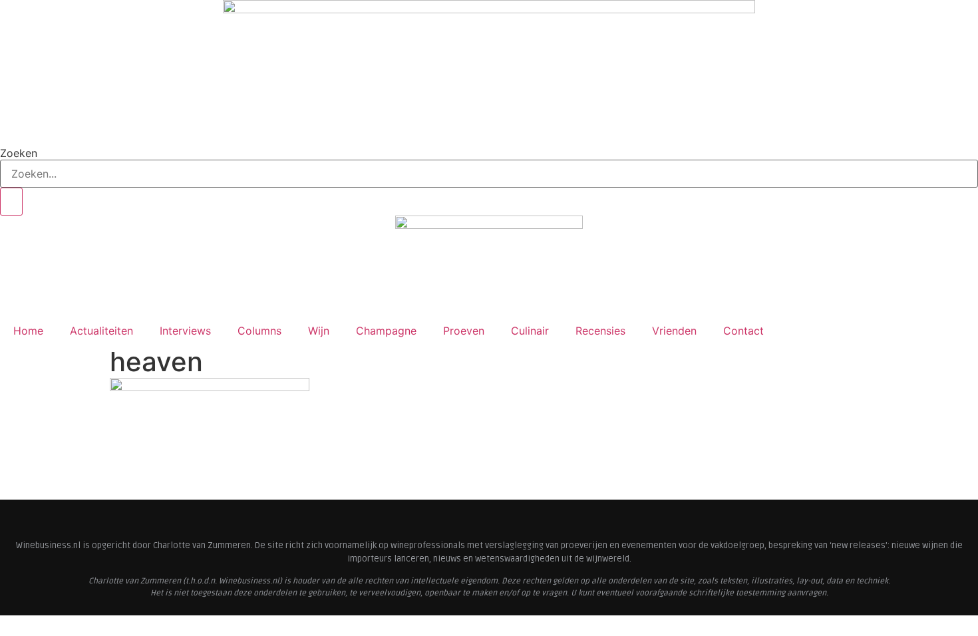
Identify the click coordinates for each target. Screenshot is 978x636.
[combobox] (489, 174)
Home (28, 330)
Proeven (463, 330)
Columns (259, 330)
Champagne (386, 330)
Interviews (185, 330)
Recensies (600, 330)
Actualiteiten (101, 330)
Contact (743, 330)
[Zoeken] (11, 202)
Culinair (530, 330)
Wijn (318, 330)
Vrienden (674, 330)
